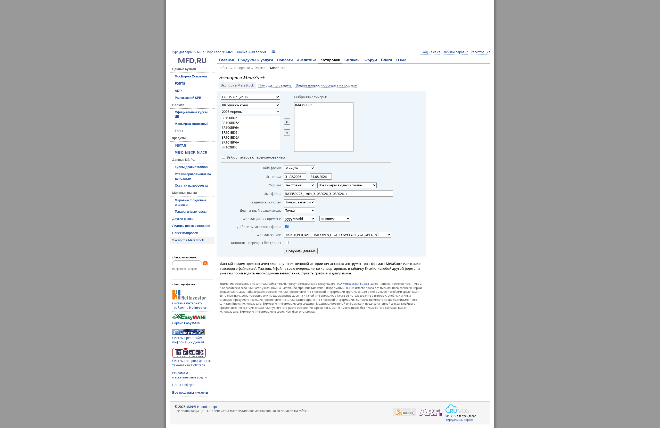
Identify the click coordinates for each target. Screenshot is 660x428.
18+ (274, 52)
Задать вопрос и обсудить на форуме (326, 85)
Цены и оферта (183, 385)
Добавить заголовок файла (259, 226)
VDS (453, 416)
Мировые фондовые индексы (190, 203)
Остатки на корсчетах (191, 185)
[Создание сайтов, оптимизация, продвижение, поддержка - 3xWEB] (404, 412)
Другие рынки (182, 219)
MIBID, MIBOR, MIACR (191, 152)
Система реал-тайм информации (188, 340)
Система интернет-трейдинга (189, 305)
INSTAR (180, 145)
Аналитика (306, 60)
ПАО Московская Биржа (352, 284)
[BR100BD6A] (250, 122)
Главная (226, 60)
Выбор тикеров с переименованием (255, 157)
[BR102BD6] (250, 147)
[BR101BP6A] (250, 142)
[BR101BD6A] (250, 137)
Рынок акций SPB (188, 98)
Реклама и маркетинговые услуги (189, 375)
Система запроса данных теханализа (191, 363)
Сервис (186, 323)
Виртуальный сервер (459, 420)
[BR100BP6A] (250, 127)
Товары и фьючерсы (191, 211)
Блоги (386, 60)
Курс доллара (188, 52)
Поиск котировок (185, 233)
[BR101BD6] (250, 132)
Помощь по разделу (275, 85)
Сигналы (352, 60)
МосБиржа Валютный (191, 124)
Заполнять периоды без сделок (255, 242)
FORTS (180, 83)
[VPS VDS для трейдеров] (457, 408)
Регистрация (480, 52)
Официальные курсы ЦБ (191, 114)
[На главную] (192, 62)
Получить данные (301, 251)
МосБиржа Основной (191, 76)
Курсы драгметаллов (191, 167)
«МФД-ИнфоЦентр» (202, 406)
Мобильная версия (252, 52)
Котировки (330, 60)
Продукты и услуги (255, 60)
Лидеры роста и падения (191, 226)
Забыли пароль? (455, 52)
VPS (448, 416)
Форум (371, 60)
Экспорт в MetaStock (188, 240)
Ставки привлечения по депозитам (193, 176)
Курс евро (220, 52)
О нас (401, 60)
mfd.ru (224, 68)
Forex (179, 131)
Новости (285, 60)
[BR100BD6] (250, 117)
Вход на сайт (430, 52)
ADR (178, 91)
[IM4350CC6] (323, 104)
